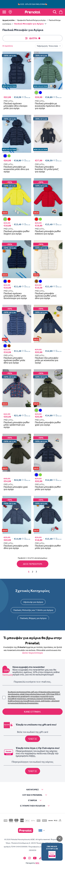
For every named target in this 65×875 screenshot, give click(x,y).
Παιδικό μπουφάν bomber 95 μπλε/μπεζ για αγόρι (46, 169)
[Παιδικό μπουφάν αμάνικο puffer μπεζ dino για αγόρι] (36, 281)
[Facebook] (24, 858)
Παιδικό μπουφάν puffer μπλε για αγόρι (48, 488)
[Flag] (42, 830)
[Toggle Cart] (61, 12)
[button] (32, 789)
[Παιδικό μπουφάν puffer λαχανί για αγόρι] (5, 219)
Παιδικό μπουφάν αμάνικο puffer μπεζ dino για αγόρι (45, 295)
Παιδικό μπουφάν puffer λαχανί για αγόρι (17, 232)
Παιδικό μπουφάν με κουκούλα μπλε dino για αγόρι (16, 169)
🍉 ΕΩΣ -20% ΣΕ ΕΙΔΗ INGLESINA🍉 (32, 4)
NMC (37, 863)
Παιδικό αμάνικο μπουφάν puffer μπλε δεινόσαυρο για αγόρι (15, 295)
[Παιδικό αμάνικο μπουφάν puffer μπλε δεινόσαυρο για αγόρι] (5, 281)
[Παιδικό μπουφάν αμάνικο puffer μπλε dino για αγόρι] (40, 281)
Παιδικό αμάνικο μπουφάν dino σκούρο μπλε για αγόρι (15, 105)
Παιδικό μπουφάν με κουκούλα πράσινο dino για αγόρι (47, 105)
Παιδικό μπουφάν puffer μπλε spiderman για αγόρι (17, 424)
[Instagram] (29, 858)
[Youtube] (35, 858)
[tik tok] (40, 858)
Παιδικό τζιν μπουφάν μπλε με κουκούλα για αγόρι (46, 360)
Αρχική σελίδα (8, 20)
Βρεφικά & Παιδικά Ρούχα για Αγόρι (31, 20)
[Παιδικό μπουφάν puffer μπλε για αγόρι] (40, 410)
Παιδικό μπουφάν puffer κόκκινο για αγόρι (48, 232)
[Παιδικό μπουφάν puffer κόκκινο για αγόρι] (9, 219)
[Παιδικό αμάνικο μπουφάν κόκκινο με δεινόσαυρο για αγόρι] (9, 281)
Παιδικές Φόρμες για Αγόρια (33, 618)
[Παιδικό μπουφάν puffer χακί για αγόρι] (36, 410)
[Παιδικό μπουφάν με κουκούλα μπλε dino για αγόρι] (40, 92)
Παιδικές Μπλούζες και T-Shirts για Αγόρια (33, 610)
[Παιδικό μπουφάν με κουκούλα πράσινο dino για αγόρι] (36, 92)
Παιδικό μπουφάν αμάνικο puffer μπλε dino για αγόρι (14, 360)
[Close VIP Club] (60, 839)
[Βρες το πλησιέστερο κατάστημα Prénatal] (10, 12)
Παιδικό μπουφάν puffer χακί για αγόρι (48, 423)
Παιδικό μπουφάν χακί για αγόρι (16, 488)
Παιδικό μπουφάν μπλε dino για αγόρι (16, 546)
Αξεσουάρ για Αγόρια (33, 602)
